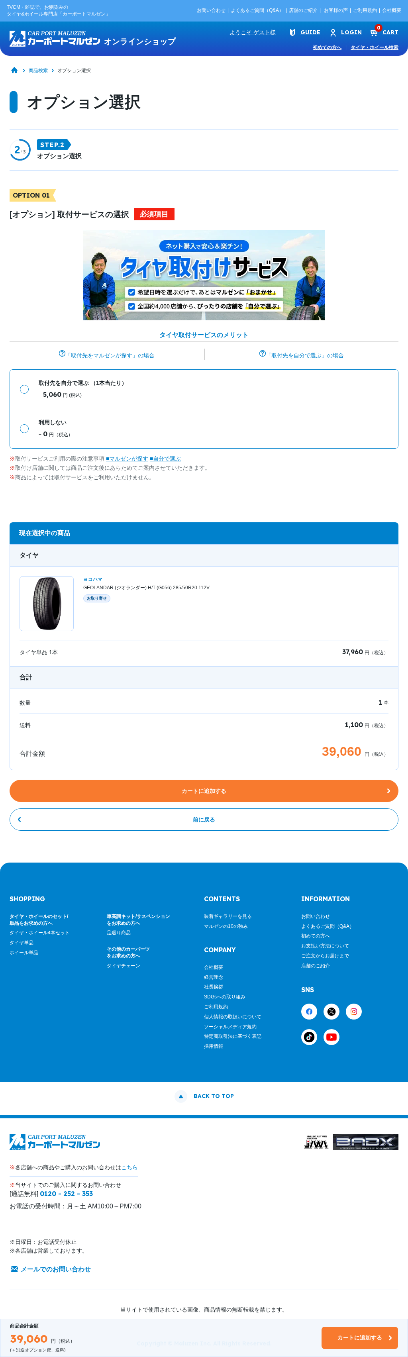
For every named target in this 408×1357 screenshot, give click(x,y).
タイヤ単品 (21, 942)
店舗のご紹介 (303, 10)
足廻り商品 (119, 932)
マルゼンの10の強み (226, 926)
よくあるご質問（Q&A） (257, 10)
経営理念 (213, 977)
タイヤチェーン (123, 966)
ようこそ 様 (253, 32)
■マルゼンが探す (127, 458)
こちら (129, 1167)
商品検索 (38, 70)
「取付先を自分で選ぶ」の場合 (305, 355)
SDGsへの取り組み (224, 997)
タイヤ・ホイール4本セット (40, 932)
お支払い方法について (325, 946)
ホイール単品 (24, 952)
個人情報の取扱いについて (232, 1017)
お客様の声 (336, 10)
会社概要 (391, 10)
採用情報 (213, 1046)
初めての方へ (327, 47)
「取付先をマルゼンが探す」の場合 (110, 355)
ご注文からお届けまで (325, 956)
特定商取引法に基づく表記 (232, 1036)
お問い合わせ (211, 10)
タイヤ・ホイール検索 (374, 47)
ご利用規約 (365, 10)
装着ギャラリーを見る (228, 916)
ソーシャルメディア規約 (230, 1027)
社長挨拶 (213, 987)
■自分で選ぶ (165, 458)
